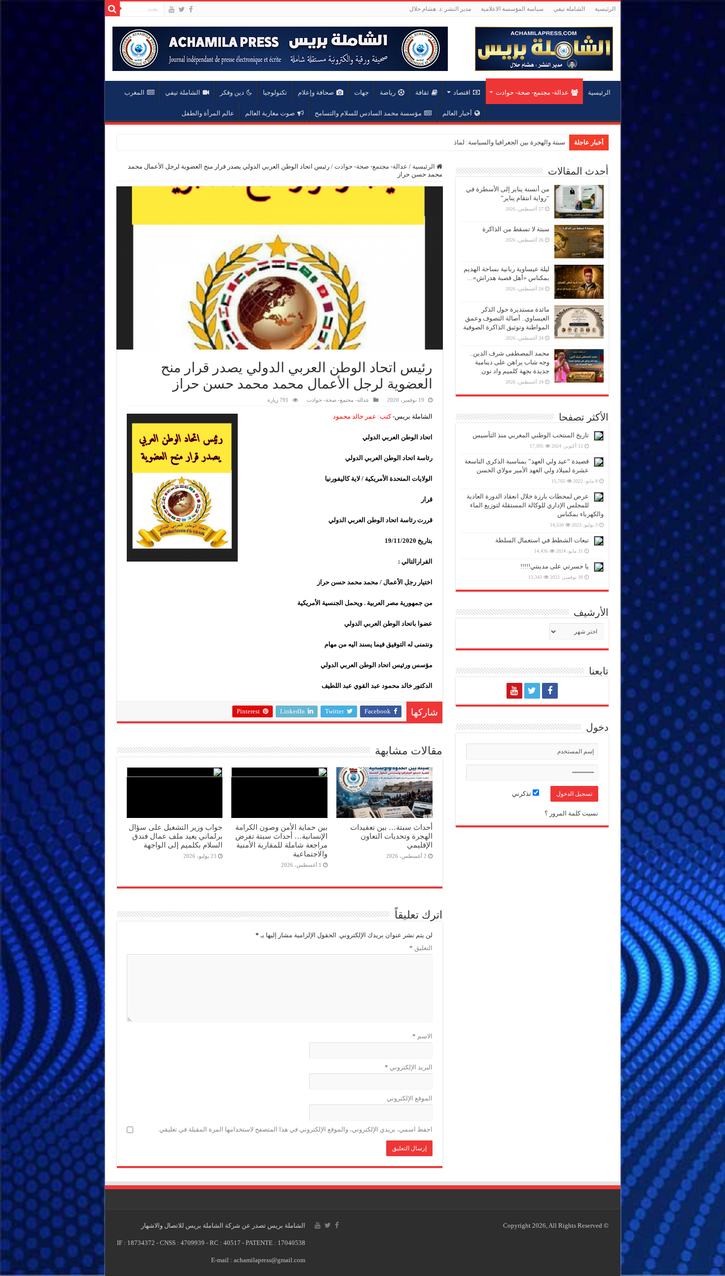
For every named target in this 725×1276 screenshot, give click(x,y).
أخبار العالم (457, 113)
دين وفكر (232, 92)
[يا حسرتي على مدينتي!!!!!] (599, 567)
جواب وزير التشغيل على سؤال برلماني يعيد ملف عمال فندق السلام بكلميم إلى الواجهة (175, 836)
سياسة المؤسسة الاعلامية (512, 8)
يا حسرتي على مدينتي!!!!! (554, 566)
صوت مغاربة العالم (270, 113)
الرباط (556, 142)
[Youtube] (172, 9)
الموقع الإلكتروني (410, 1098)
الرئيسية (605, 8)
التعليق (421, 948)
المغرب (134, 92)
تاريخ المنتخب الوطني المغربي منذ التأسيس (530, 435)
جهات (361, 92)
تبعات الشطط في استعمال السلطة (542, 540)
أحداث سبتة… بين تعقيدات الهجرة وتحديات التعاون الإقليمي (391, 836)
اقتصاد (462, 92)
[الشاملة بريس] (544, 46)
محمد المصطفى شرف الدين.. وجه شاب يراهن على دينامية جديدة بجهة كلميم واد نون (509, 362)
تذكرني (522, 793)
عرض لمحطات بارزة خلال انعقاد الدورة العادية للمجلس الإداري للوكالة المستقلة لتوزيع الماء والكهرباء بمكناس (535, 505)
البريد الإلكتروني (409, 1067)
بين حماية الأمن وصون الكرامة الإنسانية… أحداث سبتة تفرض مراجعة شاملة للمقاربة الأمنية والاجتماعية (281, 840)
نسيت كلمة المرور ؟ (571, 813)
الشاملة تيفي (569, 8)
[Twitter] (182, 9)
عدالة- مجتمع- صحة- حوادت (532, 92)
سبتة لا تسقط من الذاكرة (515, 229)
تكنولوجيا (275, 92)
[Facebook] (191, 9)
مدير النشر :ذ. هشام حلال (440, 8)
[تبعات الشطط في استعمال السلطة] (599, 541)
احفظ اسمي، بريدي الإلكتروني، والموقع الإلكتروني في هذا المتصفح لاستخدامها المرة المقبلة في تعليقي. (295, 1129)
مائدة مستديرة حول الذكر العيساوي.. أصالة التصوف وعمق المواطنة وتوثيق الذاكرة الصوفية (506, 318)
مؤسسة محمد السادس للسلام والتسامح (368, 113)
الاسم (422, 1036)
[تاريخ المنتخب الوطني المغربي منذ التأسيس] (599, 436)
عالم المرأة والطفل (207, 113)
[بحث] (112, 8)
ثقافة (422, 92)
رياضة (388, 92)
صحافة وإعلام (316, 92)
